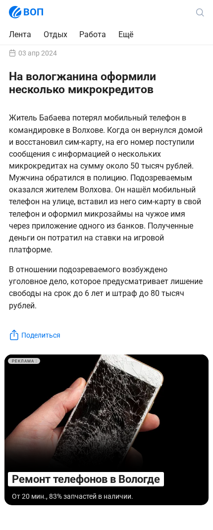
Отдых (55, 34)
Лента (20, 34)
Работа (92, 34)
